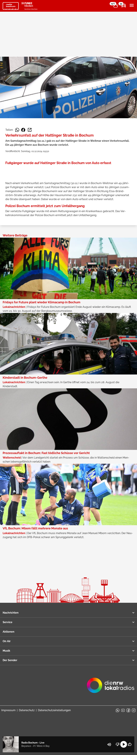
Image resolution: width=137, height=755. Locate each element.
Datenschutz (27, 710)
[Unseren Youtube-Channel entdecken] (123, 710)
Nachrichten (11, 612)
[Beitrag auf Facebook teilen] (23, 130)
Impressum (8, 710)
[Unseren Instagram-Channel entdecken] (134, 710)
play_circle (124, 744)
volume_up (109, 744)
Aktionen (8, 631)
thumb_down (118, 744)
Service (7, 622)
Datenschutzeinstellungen (54, 710)
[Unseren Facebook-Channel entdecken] (128, 710)
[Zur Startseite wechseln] (11, 6)
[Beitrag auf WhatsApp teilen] (17, 130)
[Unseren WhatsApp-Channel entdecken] (118, 710)
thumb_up (130, 744)
